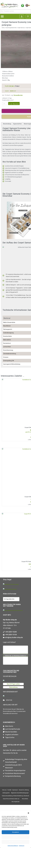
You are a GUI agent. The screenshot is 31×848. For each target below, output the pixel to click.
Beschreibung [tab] (7, 123)
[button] (28, 813)
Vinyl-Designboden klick (10, 27)
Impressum (21, 845)
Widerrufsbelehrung (18, 795)
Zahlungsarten (6, 792)
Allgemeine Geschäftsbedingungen (20, 792)
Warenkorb (26, 795)
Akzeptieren (15, 832)
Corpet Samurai (21, 27)
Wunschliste (25, 798)
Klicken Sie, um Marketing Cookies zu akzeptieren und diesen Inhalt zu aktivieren (15, 656)
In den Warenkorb (14, 104)
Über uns (4, 790)
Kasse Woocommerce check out (11, 798)
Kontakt (9, 790)
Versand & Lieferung (24, 790)
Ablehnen (15, 837)
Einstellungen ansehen (15, 841)
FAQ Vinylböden (15, 801)
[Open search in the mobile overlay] (15, 11)
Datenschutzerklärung (13, 845)
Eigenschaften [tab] (17, 123)
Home (3, 27)
